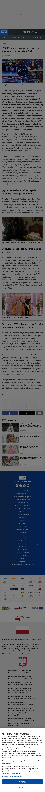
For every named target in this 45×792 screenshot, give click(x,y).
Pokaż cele (22, 788)
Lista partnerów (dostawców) (12, 776)
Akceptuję (22, 782)
